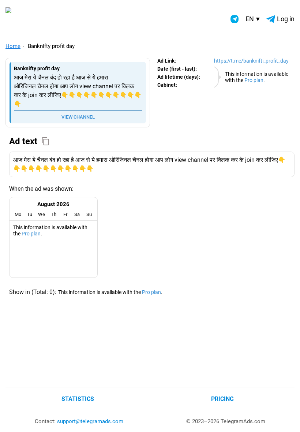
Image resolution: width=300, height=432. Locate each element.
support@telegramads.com (90, 421)
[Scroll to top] (286, 418)
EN (252, 19)
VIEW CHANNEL (78, 117)
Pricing (222, 398)
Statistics (77, 398)
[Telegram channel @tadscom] (234, 19)
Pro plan (253, 80)
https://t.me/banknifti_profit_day (251, 61)
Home (12, 46)
